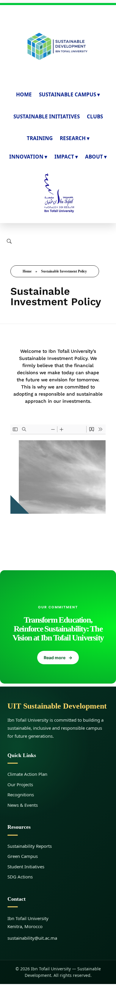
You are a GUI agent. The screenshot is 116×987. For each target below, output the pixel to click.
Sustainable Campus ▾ (69, 94)
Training (40, 138)
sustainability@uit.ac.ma (32, 938)
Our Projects (20, 784)
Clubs (95, 116)
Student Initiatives (25, 866)
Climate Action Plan (27, 774)
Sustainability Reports (29, 846)
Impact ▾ (66, 156)
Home (24, 94)
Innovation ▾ (28, 156)
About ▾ (96, 156)
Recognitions (20, 795)
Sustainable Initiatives (46, 116)
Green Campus (22, 856)
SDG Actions (20, 877)
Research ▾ (75, 138)
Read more (58, 657)
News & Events (22, 805)
